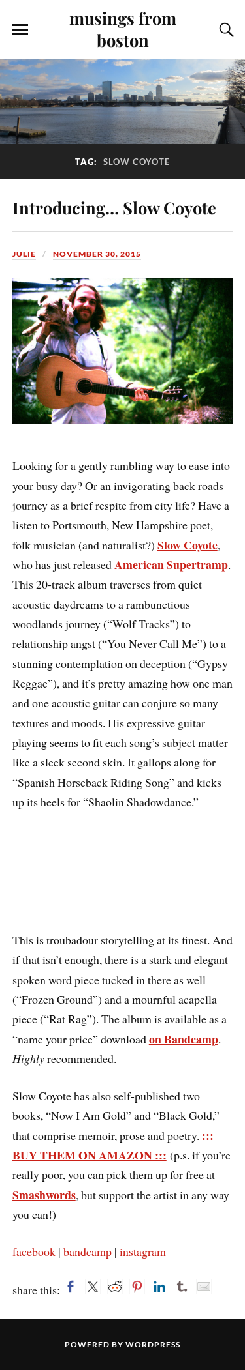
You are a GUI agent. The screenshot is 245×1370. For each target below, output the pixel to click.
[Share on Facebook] (70, 1286)
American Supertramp (171, 564)
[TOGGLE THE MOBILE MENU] (20, 30)
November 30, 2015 (97, 254)
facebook (34, 1251)
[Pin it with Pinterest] (137, 1286)
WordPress (152, 1344)
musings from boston (122, 29)
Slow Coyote (187, 544)
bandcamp (87, 1251)
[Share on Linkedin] (159, 1286)
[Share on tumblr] (181, 1286)
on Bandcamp (183, 1038)
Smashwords (44, 1194)
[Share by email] (204, 1286)
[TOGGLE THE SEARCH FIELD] (225, 30)
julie (24, 254)
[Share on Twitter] (93, 1286)
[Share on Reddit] (115, 1286)
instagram (143, 1251)
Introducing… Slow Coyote (114, 207)
